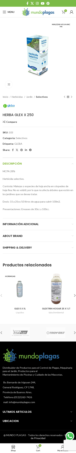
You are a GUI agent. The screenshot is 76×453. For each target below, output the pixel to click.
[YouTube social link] (42, 3)
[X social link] (32, 3)
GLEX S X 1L (20, 308)
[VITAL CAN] (20, 333)
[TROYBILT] (55, 333)
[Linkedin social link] (26, 150)
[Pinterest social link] (48, 3)
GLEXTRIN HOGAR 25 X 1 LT (56, 308)
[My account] (71, 12)
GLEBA (18, 143)
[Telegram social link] (30, 150)
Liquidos (20, 312)
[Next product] (71, 97)
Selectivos (42, 96)
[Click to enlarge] (8, 84)
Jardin (29, 96)
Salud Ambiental (56, 312)
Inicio (6, 96)
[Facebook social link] (27, 3)
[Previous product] (64, 97)
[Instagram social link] (37, 3)
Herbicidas (17, 96)
